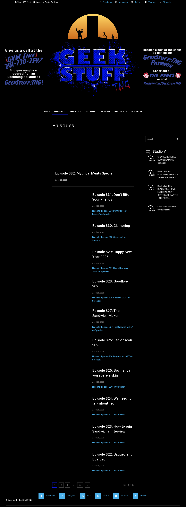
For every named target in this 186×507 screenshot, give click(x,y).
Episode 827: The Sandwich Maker (106, 313)
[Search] (177, 139)
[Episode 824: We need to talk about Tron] (69, 406)
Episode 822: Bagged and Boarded (112, 457)
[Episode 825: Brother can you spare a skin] (69, 378)
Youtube (152, 2)
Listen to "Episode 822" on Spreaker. (108, 442)
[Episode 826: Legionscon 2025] (69, 349)
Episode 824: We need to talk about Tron (112, 401)
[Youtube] (145, 2)
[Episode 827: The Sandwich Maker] (69, 319)
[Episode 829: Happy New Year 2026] (69, 261)
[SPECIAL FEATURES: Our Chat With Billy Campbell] (150, 158)
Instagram (123, 2)
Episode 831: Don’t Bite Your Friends (110, 197)
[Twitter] (132, 2)
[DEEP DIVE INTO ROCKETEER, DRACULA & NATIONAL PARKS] (150, 173)
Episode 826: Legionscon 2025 (112, 343)
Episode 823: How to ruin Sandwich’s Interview (112, 429)
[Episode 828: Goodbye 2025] (69, 290)
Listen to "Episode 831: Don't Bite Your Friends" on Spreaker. (109, 212)
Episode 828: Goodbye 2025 (110, 284)
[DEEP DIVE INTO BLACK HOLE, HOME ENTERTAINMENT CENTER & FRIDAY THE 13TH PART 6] (150, 187)
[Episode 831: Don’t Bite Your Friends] (69, 203)
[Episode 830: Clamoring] (69, 233)
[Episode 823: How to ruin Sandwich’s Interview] (69, 434)
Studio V (67, 134)
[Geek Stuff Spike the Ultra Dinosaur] (150, 208)
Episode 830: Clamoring (111, 225)
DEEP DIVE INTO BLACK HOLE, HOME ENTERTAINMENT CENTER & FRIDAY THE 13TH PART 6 (168, 192)
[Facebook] (100, 2)
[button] (182, 118)
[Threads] (160, 2)
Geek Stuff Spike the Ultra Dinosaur (167, 208)
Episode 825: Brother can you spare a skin (112, 373)
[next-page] (87, 485)
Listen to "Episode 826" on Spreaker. (108, 386)
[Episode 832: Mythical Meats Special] (93, 158)
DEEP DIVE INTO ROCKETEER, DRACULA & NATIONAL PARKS (168, 174)
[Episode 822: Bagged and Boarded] (69, 462)
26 (80, 485)
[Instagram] (116, 2)
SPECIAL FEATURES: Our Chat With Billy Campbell (167, 160)
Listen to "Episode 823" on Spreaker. (108, 414)
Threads (167, 2)
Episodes (57, 134)
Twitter (138, 2)
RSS (89, 495)
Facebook (107, 2)
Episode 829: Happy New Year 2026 (112, 254)
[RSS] (82, 496)
